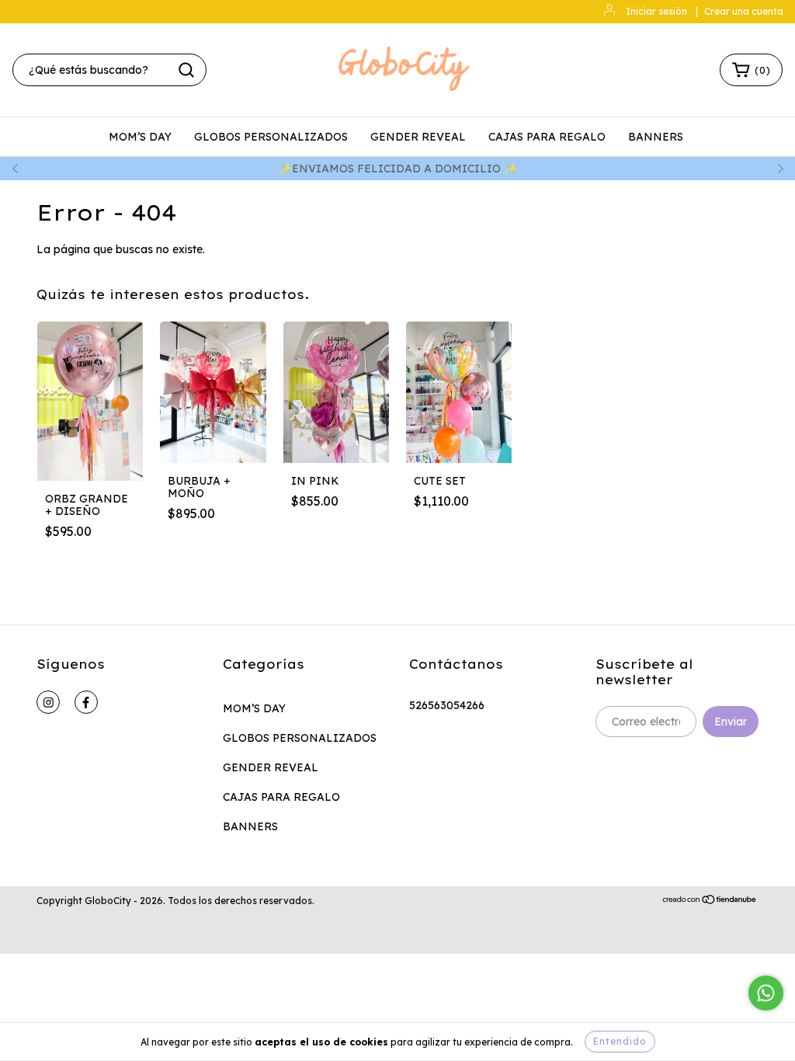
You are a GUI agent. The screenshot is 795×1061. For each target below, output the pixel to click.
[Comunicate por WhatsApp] (765, 993)
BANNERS (655, 137)
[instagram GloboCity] (48, 702)
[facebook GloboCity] (86, 702)
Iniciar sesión (656, 11)
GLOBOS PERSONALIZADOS (271, 137)
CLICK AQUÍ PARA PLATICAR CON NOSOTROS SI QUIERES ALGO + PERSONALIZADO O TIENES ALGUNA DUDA (482, 169)
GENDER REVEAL (418, 137)
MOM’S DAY (140, 137)
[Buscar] (186, 70)
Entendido (620, 1041)
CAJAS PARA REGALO (547, 137)
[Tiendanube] (710, 901)
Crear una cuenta (743, 11)
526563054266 (446, 705)
